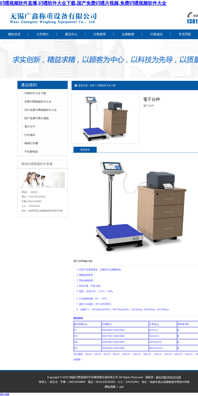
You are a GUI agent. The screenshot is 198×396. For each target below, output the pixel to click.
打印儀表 (29, 134)
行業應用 (99, 34)
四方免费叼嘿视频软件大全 (40, 109)
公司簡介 (43, 34)
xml (121, 386)
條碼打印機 (31, 143)
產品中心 (71, 34)
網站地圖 (110, 386)
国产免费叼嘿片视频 (36, 118)
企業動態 (128, 34)
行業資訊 (156, 34)
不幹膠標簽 (31, 151)
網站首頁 (14, 34)
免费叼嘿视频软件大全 (37, 101)
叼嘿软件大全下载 (35, 93)
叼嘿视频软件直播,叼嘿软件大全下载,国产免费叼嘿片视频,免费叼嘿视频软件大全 (83, 3)
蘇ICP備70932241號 (168, 377)
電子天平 (29, 126)
